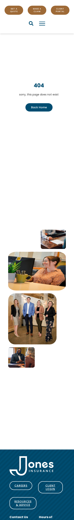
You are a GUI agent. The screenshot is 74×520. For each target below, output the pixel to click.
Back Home (39, 107)
